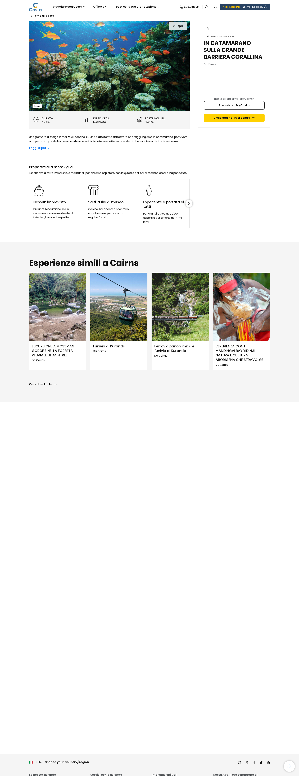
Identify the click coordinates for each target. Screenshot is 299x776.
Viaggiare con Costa (67, 7)
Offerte (98, 7)
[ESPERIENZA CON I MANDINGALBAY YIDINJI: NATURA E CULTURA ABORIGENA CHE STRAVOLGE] (241, 321)
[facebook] (254, 763)
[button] (215, 7)
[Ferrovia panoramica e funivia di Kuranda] (180, 321)
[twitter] (246, 763)
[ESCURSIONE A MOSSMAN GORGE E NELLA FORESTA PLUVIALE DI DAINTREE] (57, 321)
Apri (180, 26)
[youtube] (268, 763)
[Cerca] (206, 7)
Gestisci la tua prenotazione (136, 7)
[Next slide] (188, 203)
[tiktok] (261, 763)
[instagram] (239, 763)
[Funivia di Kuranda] (118, 321)
